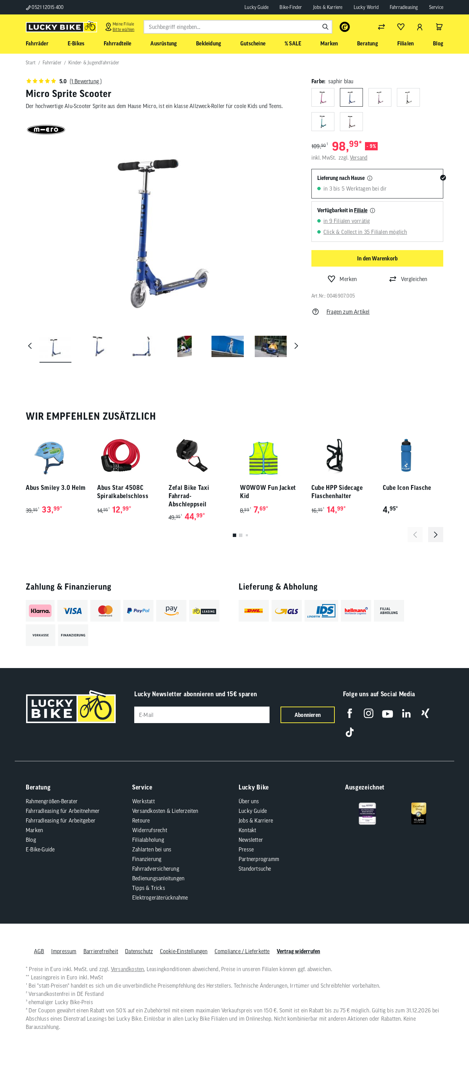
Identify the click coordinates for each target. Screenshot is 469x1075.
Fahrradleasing (404, 7)
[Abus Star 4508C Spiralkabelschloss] (127, 455)
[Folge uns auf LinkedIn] (406, 713)
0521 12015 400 (47, 7)
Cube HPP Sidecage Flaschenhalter (337, 491)
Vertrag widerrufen (298, 951)
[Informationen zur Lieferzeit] (370, 178)
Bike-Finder (290, 7)
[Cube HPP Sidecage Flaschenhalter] (341, 455)
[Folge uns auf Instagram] (368, 713)
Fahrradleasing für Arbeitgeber (60, 820)
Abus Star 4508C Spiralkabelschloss (123, 491)
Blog (31, 840)
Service (436, 7)
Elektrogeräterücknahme (160, 897)
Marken (34, 830)
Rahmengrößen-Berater (52, 801)
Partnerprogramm (259, 859)
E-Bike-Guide (40, 849)
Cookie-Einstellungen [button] (184, 951)
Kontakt (247, 830)
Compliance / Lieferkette (242, 951)
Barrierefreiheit (100, 951)
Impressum (64, 951)
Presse (246, 849)
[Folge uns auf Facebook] (349, 713)
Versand (358, 157)
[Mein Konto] (420, 27)
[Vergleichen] (381, 27)
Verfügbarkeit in (342, 210)
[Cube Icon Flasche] (413, 455)
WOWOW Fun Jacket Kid (268, 491)
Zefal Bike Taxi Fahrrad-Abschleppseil (189, 496)
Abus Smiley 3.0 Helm (56, 487)
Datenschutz (139, 951)
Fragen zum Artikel (348, 312)
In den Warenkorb (377, 258)
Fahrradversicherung (155, 869)
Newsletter (251, 840)
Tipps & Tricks (148, 888)
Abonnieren (308, 715)
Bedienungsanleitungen (158, 878)
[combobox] (238, 27)
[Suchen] (325, 27)
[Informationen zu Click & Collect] (372, 211)
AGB (39, 951)
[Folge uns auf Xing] (425, 713)
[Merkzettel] (401, 27)
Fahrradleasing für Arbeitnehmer (63, 811)
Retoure (141, 820)
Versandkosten (127, 969)
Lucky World (366, 7)
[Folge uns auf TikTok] (349, 732)
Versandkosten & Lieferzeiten (165, 811)
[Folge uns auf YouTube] (387, 713)
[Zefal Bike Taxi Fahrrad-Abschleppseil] (199, 455)
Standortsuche (255, 869)
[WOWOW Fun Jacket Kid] (270, 455)
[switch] (446, 1049)
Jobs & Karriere (328, 7)
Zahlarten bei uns (151, 849)
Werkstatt (143, 801)
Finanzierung (146, 859)
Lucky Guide (256, 7)
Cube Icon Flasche (407, 487)
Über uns (249, 801)
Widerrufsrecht (149, 830)
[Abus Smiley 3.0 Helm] (56, 455)
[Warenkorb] (439, 27)
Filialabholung (148, 840)
